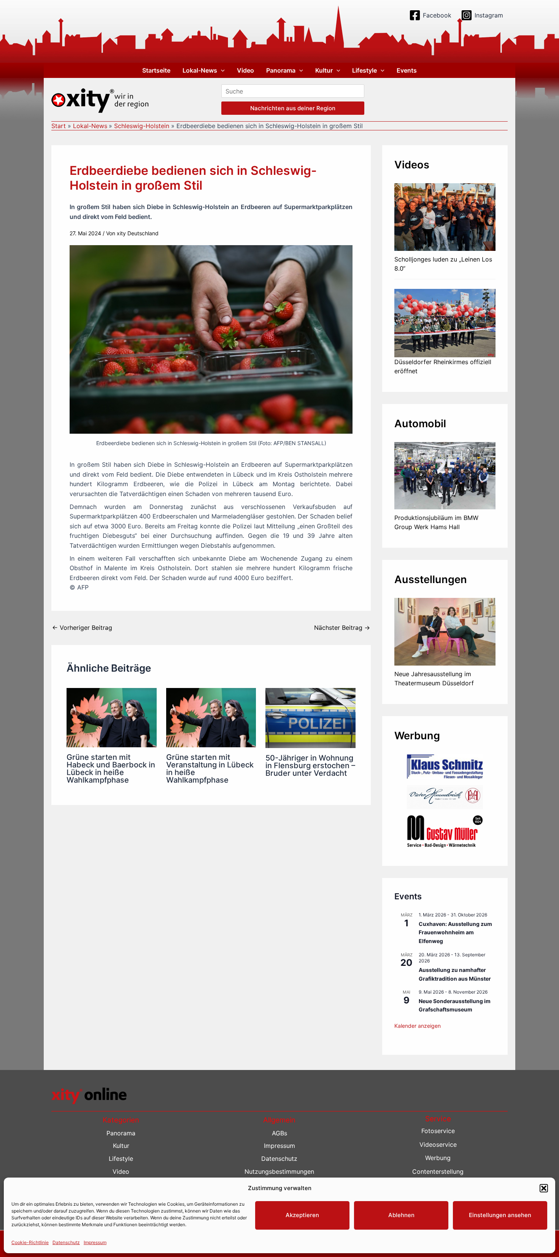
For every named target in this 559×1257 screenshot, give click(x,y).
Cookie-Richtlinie (30, 1242)
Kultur (324, 70)
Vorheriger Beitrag (82, 628)
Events (407, 70)
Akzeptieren (302, 1215)
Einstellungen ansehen (500, 1215)
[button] (544, 1188)
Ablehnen (401, 1215)
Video (245, 70)
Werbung (438, 1158)
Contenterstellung (438, 1171)
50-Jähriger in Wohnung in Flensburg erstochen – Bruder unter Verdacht (310, 765)
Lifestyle (364, 70)
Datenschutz (66, 1242)
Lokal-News (200, 70)
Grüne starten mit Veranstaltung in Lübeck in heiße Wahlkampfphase (210, 769)
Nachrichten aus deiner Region (292, 108)
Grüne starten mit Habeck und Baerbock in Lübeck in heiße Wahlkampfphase (111, 769)
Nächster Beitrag (342, 628)
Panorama (280, 70)
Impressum (95, 1242)
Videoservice (438, 1144)
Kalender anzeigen (417, 1025)
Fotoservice (438, 1131)
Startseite (156, 70)
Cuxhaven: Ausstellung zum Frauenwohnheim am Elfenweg (455, 932)
